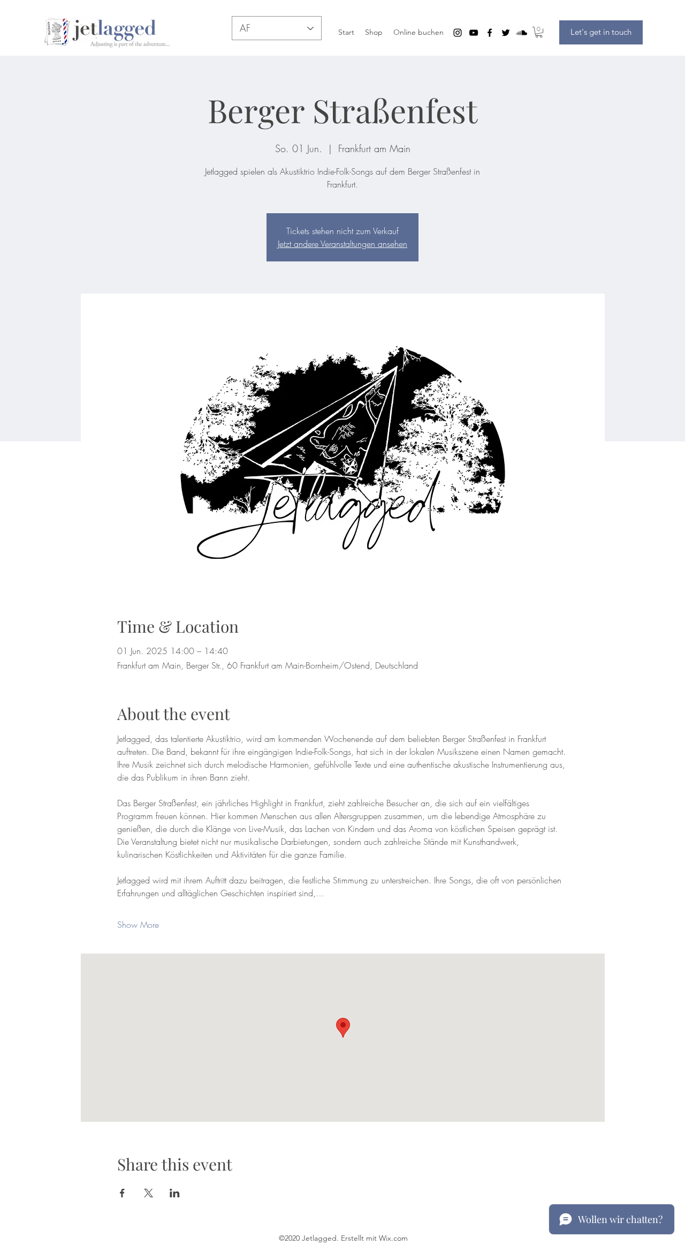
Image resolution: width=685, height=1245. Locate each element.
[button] (538, 32)
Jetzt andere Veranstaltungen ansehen (342, 244)
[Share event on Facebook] (122, 1193)
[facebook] (489, 32)
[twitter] (505, 32)
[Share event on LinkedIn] (175, 1193)
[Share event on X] (148, 1193)
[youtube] (473, 32)
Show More (138, 925)
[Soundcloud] (521, 32)
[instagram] (457, 32)
